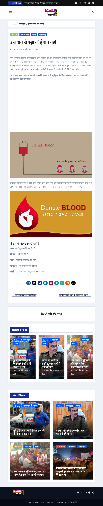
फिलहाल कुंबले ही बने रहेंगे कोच (25, 295)
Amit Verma (19, 49)
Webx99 (73, 502)
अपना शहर (26, 340)
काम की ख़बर (25, 35)
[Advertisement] (52, 108)
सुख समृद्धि (42, 35)
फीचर (34, 35)
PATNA (14, 35)
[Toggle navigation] (10, 12)
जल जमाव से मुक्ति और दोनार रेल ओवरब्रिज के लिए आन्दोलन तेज (79, 365)
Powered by (61, 502)
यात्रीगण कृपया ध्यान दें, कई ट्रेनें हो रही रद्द (74, 295)
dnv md (16, 370)
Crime (16, 340)
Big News (61, 447)
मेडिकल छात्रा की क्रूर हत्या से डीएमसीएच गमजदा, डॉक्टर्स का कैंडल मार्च (71, 471)
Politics (75, 340)
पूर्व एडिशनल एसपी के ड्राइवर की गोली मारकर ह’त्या (22, 364)
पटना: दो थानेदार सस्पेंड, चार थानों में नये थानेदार (51, 364)
